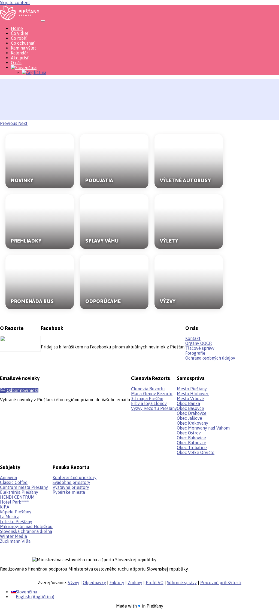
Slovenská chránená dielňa (26, 531)
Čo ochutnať (22, 43)
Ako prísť (19, 57)
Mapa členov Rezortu (151, 393)
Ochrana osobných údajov (210, 357)
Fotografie (195, 353)
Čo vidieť (19, 33)
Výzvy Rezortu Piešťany (154, 408)
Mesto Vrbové (190, 398)
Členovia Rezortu (148, 388)
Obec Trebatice (192, 447)
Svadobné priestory (71, 482)
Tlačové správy (199, 348)
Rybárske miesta (69, 492)
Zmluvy (135, 582)
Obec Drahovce (192, 413)
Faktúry (117, 582)
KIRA (4, 506)
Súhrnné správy (182, 582)
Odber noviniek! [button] (22, 390)
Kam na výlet (23, 47)
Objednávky (94, 582)
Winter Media (13, 536)
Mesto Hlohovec (193, 393)
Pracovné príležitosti (220, 582)
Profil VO (154, 582)
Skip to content (15, 2)
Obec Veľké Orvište (195, 452)
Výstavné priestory (71, 487)
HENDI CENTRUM (17, 497)
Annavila (8, 477)
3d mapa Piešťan (147, 398)
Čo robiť (18, 38)
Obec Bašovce (190, 408)
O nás (16, 62)
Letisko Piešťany (16, 521)
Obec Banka (188, 403)
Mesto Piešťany (192, 388)
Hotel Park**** (14, 501)
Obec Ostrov (189, 432)
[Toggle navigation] (43, 21)
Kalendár (19, 52)
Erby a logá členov (149, 403)
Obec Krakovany (192, 423)
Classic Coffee (14, 482)
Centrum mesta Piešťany (24, 487)
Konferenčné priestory (74, 477)
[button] (9, 123)
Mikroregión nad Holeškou (26, 526)
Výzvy (73, 582)
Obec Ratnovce (191, 442)
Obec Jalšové (189, 418)
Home (17, 28)
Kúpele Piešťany (15, 511)
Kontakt (193, 338)
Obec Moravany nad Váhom (203, 427)
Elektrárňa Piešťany (19, 492)
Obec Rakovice (191, 437)
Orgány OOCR (198, 343)
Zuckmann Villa (15, 541)
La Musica (9, 516)
